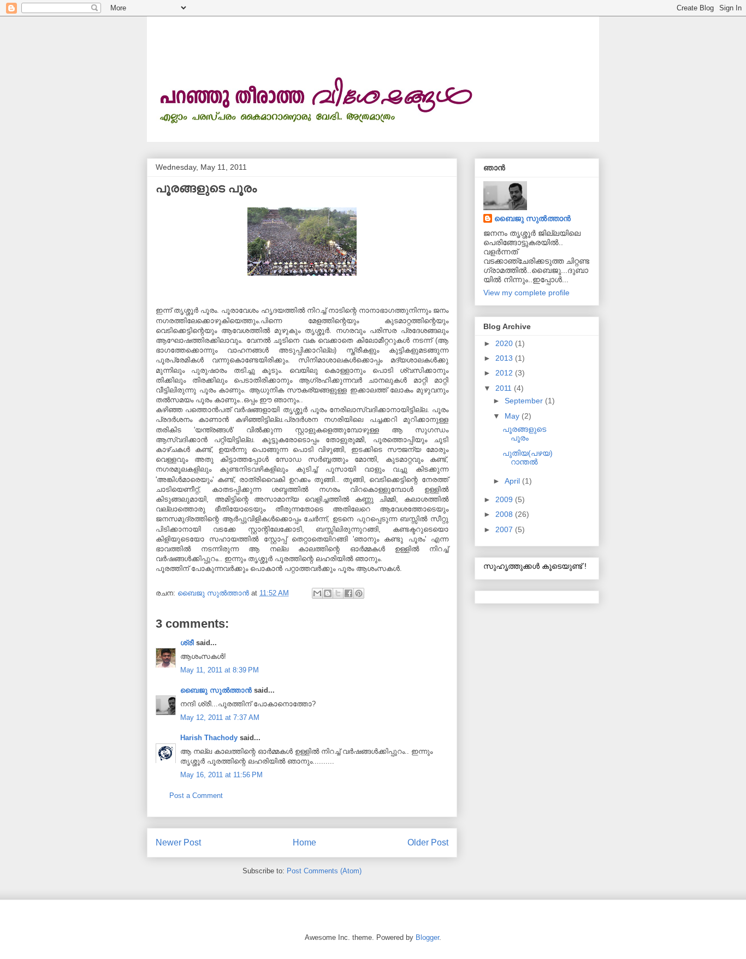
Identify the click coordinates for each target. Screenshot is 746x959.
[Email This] (317, 593)
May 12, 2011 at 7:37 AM (219, 717)
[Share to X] (338, 593)
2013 (505, 358)
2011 (504, 388)
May (513, 416)
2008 (505, 514)
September (525, 400)
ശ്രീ (187, 643)
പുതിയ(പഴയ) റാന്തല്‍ (527, 458)
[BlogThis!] (327, 593)
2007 (505, 529)
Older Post (427, 842)
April (513, 480)
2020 (505, 343)
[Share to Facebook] (348, 593)
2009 (505, 499)
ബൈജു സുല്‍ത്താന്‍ (216, 690)
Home (304, 842)
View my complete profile (526, 292)
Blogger (427, 937)
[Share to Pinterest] (358, 593)
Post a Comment (196, 795)
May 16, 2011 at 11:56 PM (221, 775)
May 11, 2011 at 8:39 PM (219, 670)
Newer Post (178, 842)
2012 (505, 372)
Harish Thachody (209, 738)
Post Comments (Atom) (324, 871)
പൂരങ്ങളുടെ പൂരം (524, 434)
